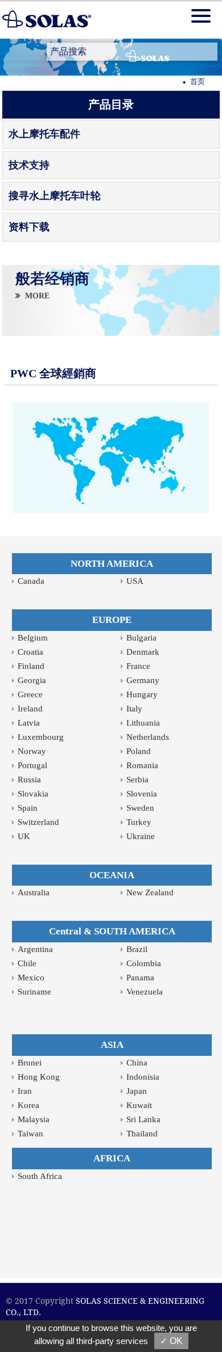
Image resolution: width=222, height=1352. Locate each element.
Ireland (30, 708)
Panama (140, 977)
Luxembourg (41, 737)
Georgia (32, 680)
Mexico (31, 977)
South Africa (40, 1176)
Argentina (35, 949)
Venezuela (144, 991)
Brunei (30, 1062)
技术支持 (29, 165)
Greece (30, 694)
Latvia (29, 722)
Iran (25, 1091)
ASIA (112, 1044)
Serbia (137, 779)
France (138, 666)
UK (24, 836)
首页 (197, 81)
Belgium (33, 637)
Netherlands (147, 737)
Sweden (140, 807)
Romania (142, 765)
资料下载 (29, 227)
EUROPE (111, 619)
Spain (28, 807)
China (136, 1062)
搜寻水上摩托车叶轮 (55, 195)
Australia (34, 892)
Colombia (143, 963)
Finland (31, 666)
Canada (31, 581)
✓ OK (171, 1341)
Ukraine (140, 836)
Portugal (32, 765)
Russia (29, 779)
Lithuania (143, 722)
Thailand (142, 1133)
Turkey (138, 822)
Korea (28, 1105)
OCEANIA (111, 875)
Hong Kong (39, 1076)
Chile (27, 963)
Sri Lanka (143, 1119)
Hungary (142, 694)
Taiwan (30, 1133)
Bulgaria (141, 637)
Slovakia (33, 793)
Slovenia (141, 793)
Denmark (142, 651)
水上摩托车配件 (44, 134)
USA (134, 581)
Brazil (136, 949)
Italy (134, 708)
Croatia (30, 651)
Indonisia (142, 1076)
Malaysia (34, 1119)
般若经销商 (52, 279)
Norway (32, 751)
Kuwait (139, 1105)
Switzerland (38, 822)
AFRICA (111, 1158)
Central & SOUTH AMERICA (112, 931)
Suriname (34, 991)
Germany (142, 680)
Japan (136, 1091)
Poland (138, 751)
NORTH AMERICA (112, 563)
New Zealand (150, 892)
